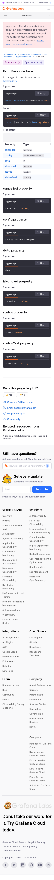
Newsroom (35, 699)
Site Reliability (37, 567)
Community (8, 694)
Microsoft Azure (10, 656)
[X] (14, 865)
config (8, 155)
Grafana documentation (30, 54)
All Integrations (10, 637)
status (8, 171)
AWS (4, 647)
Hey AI (32, 727)
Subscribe (42, 489)
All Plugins (8, 642)
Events (6, 699)
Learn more (43, 2)
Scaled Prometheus (39, 554)
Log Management (38, 572)
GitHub (33, 642)
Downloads (35, 647)
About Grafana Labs (40, 685)
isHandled (10, 166)
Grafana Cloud (30, 823)
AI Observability (37, 516)
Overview (7, 516)
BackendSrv (10, 81)
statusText (11, 177)
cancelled (10, 149)
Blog (4, 690)
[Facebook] (5, 865)
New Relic (7, 671)
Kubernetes (8, 661)
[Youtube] (40, 865)
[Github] (31, 865)
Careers (33, 690)
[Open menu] (49, 9)
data (7, 160)
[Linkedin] (23, 865)
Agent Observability (13, 538)
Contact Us (35, 709)
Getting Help (36, 713)
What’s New (8, 614)
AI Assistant (8, 533)
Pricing (6, 520)
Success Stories (37, 704)
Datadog (7, 666)
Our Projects (35, 637)
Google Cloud (9, 652)
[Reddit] (48, 865)
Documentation (9, 54)
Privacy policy (38, 497)
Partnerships (36, 694)
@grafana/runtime (23, 57)
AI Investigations (11, 610)
